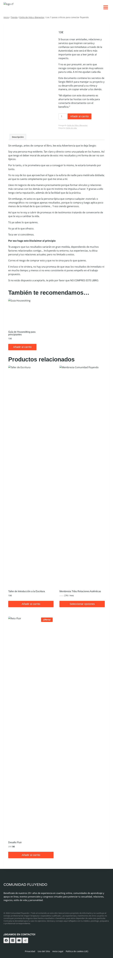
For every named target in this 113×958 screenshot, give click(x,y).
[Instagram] (12, 940)
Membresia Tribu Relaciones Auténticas (80, 591)
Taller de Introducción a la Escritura (26, 591)
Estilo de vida (71, 128)
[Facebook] (6, 940)
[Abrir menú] (105, 7)
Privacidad (30, 951)
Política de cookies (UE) (77, 951)
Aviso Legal (57, 951)
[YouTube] (19, 940)
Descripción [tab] (18, 137)
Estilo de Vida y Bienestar (77, 125)
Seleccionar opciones (82, 603)
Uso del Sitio (44, 951)
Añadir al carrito (79, 116)
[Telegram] (25, 940)
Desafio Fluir (15, 842)
